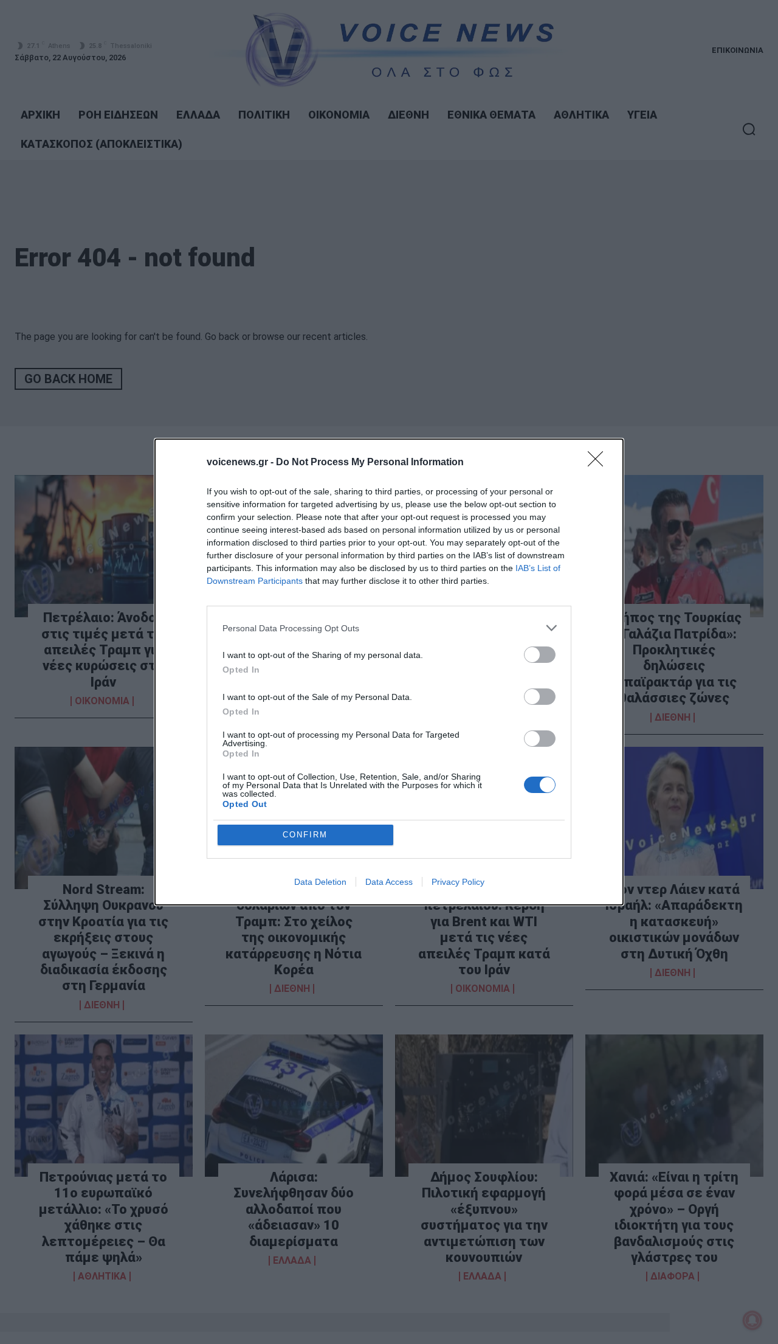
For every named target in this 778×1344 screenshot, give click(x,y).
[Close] (599, 462)
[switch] (540, 654)
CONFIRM (305, 834)
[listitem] (389, 628)
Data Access (389, 882)
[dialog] (389, 672)
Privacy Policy (458, 882)
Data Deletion (320, 882)
